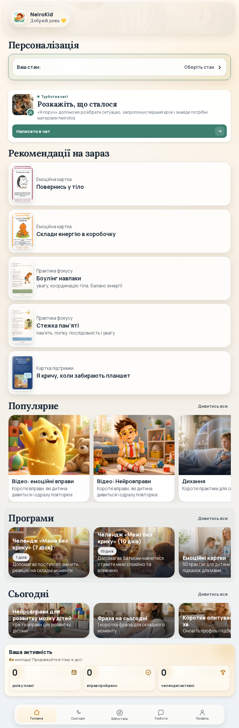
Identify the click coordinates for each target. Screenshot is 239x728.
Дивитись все (213, 406)
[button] (119, 67)
